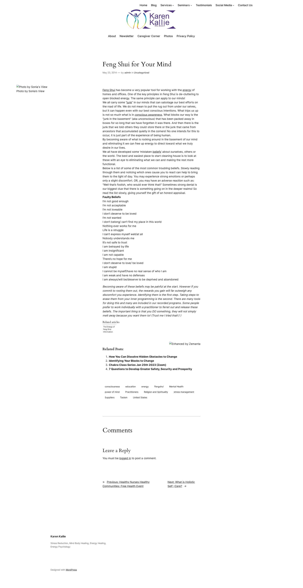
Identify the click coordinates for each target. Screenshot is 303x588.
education (130, 386)
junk (129, 102)
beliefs (157, 151)
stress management (184, 392)
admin (128, 72)
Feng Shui (109, 90)
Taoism (123, 397)
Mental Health (176, 386)
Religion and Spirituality (156, 392)
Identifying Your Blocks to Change (131, 360)
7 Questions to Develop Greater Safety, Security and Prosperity (150, 369)
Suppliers (109, 397)
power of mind (112, 392)
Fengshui (158, 386)
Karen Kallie (58, 536)
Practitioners (131, 392)
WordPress (71, 569)
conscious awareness (148, 114)
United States (140, 397)
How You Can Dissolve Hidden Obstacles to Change (143, 356)
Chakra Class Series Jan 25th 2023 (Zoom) (137, 364)
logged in (125, 458)
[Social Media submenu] (233, 5)
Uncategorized (141, 72)
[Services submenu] (173, 5)
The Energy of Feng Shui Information (109, 329)
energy (187, 90)
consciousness (112, 386)
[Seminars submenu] (191, 5)
